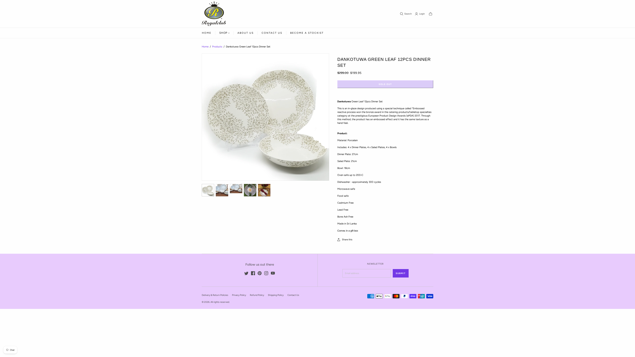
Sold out (385, 84)
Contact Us (272, 32)
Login (422, 13)
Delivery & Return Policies (215, 295)
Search (408, 13)
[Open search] (401, 14)
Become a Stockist (307, 32)
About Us (245, 32)
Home (206, 32)
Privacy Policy (239, 295)
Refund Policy (257, 295)
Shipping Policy (276, 295)
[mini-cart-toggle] (430, 14)
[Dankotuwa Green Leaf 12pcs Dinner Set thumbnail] (208, 190)
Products (217, 46)
